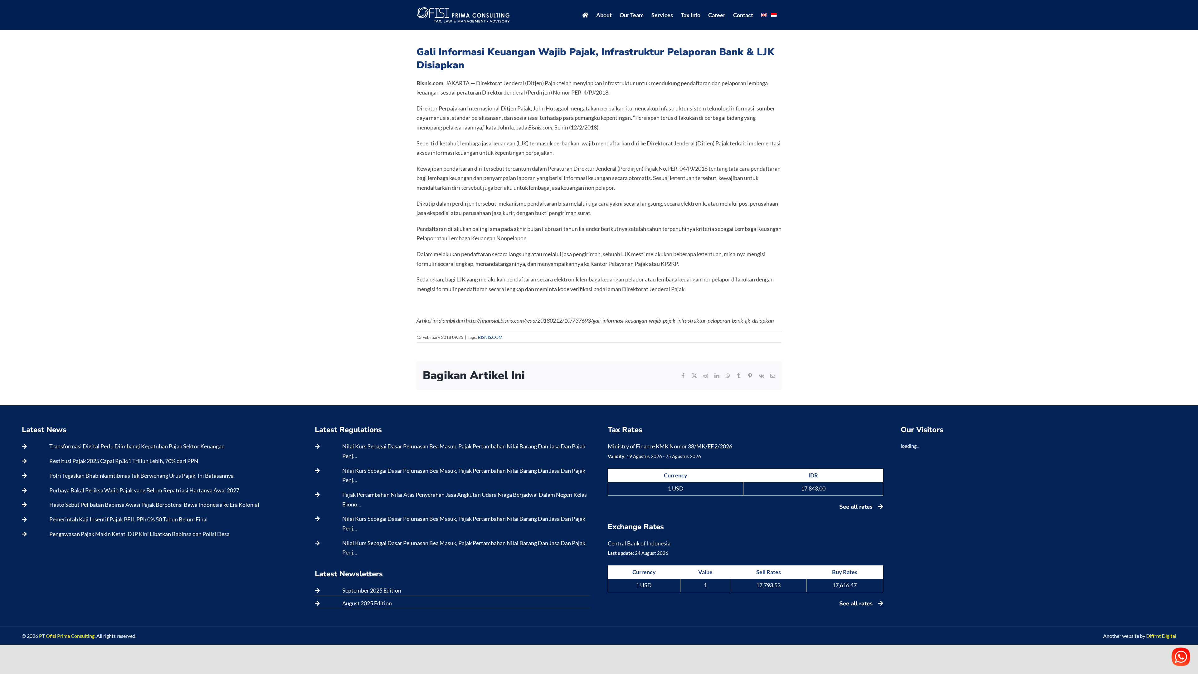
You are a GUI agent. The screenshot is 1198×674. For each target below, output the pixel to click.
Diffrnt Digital (1161, 636)
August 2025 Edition (367, 603)
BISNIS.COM (490, 337)
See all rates (856, 506)
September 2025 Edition (371, 590)
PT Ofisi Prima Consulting (67, 636)
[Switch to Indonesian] (774, 15)
